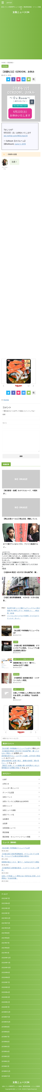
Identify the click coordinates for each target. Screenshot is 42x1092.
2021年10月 (6, 928)
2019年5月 (6, 1046)
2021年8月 (6, 938)
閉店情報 (6, 400)
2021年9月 (6, 933)
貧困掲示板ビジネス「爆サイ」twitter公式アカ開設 (20, 862)
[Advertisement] (21, 36)
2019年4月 (6, 1051)
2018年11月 (6, 1076)
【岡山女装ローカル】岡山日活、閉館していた (20, 519)
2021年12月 (6, 918)
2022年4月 (6, 903)
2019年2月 (6, 1061)
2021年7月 (5, 943)
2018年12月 (6, 1071)
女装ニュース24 (21, 12)
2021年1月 (5, 953)
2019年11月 (6, 1017)
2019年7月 (5, 1037)
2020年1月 (6, 1007)
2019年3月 (6, 1056)
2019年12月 (6, 1012)
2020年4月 (6, 992)
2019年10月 (6, 1022)
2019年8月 (6, 1032)
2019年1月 (5, 1066)
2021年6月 (6, 948)
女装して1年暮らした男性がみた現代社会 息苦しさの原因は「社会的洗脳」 (26, 695)
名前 (4, 414)
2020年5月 (6, 987)
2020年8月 (6, 977)
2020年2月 (6, 1002)
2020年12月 (6, 958)
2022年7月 (6, 898)
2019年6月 (6, 1042)
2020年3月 (6, 997)
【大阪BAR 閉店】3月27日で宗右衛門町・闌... (20, 572)
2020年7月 (6, 982)
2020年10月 (6, 967)
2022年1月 (6, 913)
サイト (5, 423)
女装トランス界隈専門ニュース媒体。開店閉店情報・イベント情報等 (21, 1086)
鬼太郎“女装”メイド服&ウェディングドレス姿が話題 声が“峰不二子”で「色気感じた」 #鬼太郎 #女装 (23, 610)
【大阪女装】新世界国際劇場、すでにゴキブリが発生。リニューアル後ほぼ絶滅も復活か (26, 647)
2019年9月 (6, 1027)
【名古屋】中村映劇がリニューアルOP (16, 748)
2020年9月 (6, 972)
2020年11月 (6, 963)
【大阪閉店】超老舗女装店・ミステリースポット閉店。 (20, 869)
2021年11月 (6, 923)
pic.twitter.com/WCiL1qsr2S (16, 136)
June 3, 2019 (20, 144)
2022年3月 (6, 908)
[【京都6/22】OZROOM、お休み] (24, 79)
